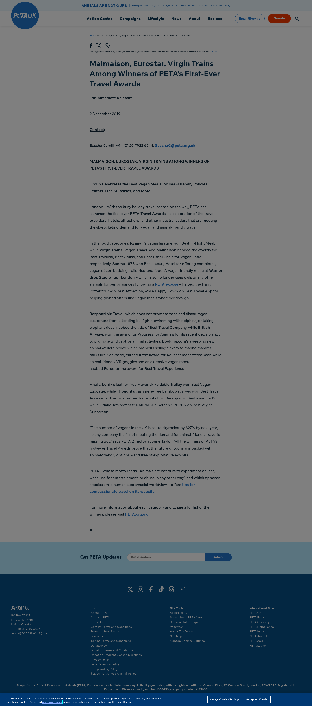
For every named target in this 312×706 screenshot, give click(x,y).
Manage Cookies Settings (224, 699)
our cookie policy (52, 702)
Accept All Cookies (257, 699)
